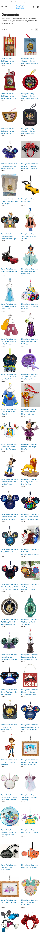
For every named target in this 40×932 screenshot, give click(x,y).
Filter (5, 29)
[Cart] (38, 7)
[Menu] (2, 7)
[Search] (6, 7)
